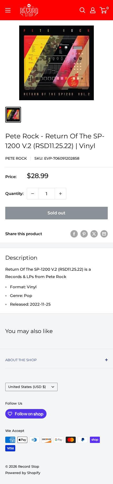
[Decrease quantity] (32, 193)
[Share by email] (104, 234)
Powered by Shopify (22, 473)
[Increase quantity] (60, 193)
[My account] (92, 10)
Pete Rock (16, 158)
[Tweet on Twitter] (94, 234)
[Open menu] (8, 10)
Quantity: (14, 193)
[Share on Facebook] (74, 234)
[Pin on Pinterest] (84, 234)
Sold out (56, 212)
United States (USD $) (27, 387)
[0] (103, 10)
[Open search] (82, 10)
